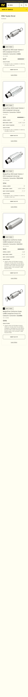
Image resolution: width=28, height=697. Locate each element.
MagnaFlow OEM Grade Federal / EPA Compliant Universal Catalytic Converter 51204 (14, 110)
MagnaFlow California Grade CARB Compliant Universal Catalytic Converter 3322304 (12, 242)
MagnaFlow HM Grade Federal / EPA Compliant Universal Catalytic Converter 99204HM (13, 176)
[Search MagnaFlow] (21, 5)
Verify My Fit (14, 69)
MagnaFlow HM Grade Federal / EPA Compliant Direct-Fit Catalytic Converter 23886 (13, 52)
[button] (26, 5)
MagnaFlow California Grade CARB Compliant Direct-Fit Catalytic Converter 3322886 (12, 313)
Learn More (18, 75)
